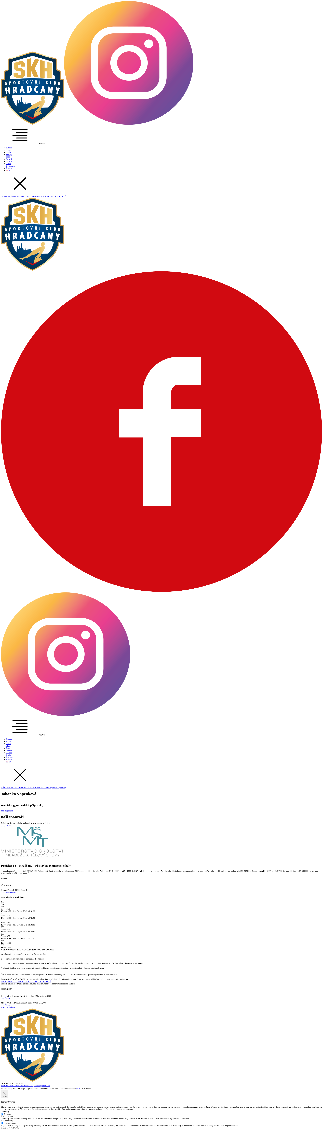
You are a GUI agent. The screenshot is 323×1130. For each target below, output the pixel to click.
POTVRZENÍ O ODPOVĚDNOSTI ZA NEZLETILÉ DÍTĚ (26, 981)
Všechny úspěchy (8, 1007)
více (78, 1088)
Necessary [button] (5, 1111)
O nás (8, 152)
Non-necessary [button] (7, 1121)
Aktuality (10, 150)
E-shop (9, 148)
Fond (8, 157)
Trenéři (9, 159)
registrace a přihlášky (9, 196)
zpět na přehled (7, 811)
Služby (9, 154)
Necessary (8, 1114)
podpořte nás (6, 825)
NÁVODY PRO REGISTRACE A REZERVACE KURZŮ (42, 196)
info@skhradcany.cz (9, 892)
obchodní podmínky (33, 1086)
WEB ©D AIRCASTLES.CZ (13, 1086)
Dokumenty (11, 166)
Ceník (8, 164)
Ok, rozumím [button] (86, 1088)
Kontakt (9, 168)
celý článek (5, 998)
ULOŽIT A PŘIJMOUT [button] (11, 1128)
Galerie (9, 161)
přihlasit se (45, 1086)
